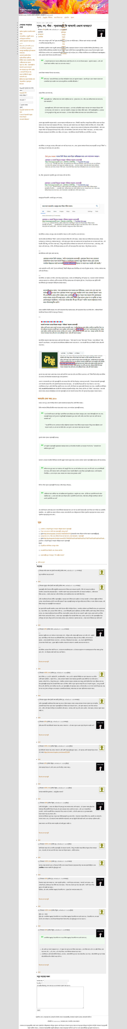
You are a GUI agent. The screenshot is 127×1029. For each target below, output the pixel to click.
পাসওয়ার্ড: (22, 100)
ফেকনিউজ (40, 37)
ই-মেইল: (39, 983)
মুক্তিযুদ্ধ (63, 32)
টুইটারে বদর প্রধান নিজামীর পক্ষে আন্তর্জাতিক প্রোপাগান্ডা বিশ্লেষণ (27, 81)
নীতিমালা (50, 17)
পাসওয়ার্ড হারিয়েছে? (24, 119)
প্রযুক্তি (63, 30)
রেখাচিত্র (63, 49)
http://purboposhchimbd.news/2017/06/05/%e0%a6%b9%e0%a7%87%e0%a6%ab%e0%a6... (74, 538)
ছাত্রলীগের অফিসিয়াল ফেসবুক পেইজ (50, 545)
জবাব (39, 581)
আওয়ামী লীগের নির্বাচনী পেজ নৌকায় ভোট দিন (51, 550)
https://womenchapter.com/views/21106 (57, 752)
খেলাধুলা (63, 34)
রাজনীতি (63, 27)
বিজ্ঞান (63, 39)
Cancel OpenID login (26, 114)
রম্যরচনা (64, 46)
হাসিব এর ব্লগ (49, 23)
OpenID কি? (23, 93)
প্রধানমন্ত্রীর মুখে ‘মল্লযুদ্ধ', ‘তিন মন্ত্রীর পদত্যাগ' (52, 555)
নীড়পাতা (39, 17)
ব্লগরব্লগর (40, 34)
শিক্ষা (63, 44)
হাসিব (43, 29)
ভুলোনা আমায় (24, 105)
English (45, 17)
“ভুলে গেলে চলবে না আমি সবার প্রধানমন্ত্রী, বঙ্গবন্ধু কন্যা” (54, 531)
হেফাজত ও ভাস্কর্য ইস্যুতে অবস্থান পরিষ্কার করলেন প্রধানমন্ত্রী (56, 529)
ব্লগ (43, 23)
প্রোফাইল (66, 17)
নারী (63, 51)
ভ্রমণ (63, 25)
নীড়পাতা (39, 23)
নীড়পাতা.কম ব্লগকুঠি (44, 661)
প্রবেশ (72, 17)
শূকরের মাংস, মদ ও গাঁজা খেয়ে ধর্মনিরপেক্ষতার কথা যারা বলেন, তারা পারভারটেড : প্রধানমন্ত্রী (62, 536)
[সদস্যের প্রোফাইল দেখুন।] (101, 36)
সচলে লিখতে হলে (58, 17)
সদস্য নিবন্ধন (23, 117)
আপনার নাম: (40, 981)
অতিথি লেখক (47, 672)
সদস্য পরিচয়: (23, 95)
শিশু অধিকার (63, 54)
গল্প (63, 23)
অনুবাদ (63, 37)
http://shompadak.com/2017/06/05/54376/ (57, 533)
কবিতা (63, 42)
